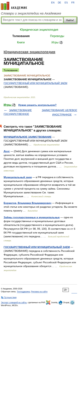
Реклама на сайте (39, 291)
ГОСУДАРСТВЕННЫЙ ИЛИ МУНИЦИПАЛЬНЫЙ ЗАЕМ (35, 83)
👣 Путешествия (9, 297)
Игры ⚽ (57, 42)
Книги (21, 42)
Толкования (21, 36)
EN (52, 2)
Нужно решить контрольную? (37, 104)
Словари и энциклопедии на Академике (31, 13)
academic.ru (14, 6)
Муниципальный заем (18, 177)
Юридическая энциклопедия (39, 29)
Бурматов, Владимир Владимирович (27, 203)
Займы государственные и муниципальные (32, 217)
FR (72, 2)
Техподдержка (23, 291)
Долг (7, 151)
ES (66, 2)
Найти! (70, 20)
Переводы (57, 36)
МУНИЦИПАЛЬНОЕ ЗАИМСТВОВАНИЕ (28, 136)
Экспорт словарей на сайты (14, 302)
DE (59, 2)
